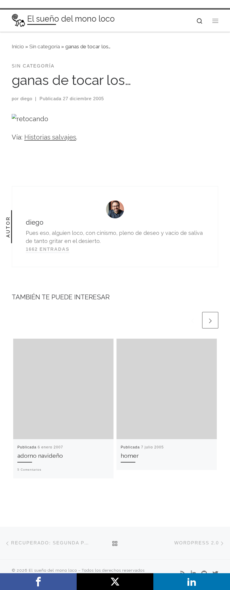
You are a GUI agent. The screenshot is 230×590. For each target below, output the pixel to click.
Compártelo (38, 581)
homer (130, 455)
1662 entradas (47, 249)
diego (26, 98)
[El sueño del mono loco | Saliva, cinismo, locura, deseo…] (18, 20)
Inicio (18, 46)
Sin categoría (44, 46)
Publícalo (115, 581)
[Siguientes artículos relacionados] (210, 320)
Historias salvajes (50, 137)
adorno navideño (40, 455)
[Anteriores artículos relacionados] (192, 320)
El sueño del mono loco (53, 570)
